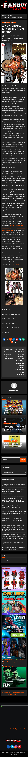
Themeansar (13, 754)
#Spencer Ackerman (7, 40)
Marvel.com (16, 264)
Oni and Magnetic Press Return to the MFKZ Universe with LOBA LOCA (14, 428)
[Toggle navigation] (2, 5)
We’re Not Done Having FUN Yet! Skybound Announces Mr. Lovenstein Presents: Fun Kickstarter (14, 513)
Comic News (6, 22)
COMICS (13, 22)
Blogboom (22, 752)
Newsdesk (9, 36)
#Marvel (21, 38)
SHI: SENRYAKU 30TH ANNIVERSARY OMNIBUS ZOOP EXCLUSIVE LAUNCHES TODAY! (13, 520)
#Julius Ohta (15, 38)
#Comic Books (7, 38)
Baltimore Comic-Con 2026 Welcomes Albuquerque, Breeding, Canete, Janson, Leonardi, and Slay (13, 491)
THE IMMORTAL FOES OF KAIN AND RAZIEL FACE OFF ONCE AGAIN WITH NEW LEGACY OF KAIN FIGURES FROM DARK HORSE (14, 536)
